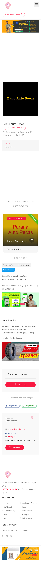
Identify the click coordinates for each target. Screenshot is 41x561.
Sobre (7, 144)
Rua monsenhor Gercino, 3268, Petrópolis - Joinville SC (17, 133)
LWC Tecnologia (9, 489)
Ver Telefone (9, 265)
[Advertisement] (20, 54)
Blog (6, 514)
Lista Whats (11, 420)
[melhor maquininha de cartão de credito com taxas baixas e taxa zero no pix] (20, 299)
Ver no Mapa (10, 147)
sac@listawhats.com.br (17, 429)
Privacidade (27, 511)
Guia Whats (8, 270)
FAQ (24, 507)
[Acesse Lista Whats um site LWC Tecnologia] (32, 417)
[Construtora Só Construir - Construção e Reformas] (20, 26)
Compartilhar (12, 406)
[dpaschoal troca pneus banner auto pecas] (20, 351)
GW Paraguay (9, 511)
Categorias (26, 514)
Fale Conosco (28, 518)
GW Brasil (8, 507)
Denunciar (15, 448)
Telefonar (21, 385)
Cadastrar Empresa (12, 14)
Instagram (12, 437)
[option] (20, 235)
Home (6, 503)
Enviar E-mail (24, 265)
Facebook (12, 434)
